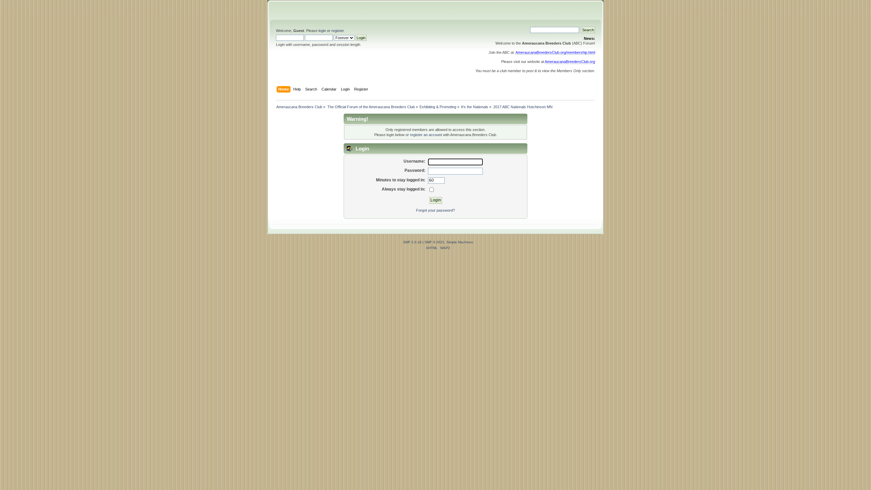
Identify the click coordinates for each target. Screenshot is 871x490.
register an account (426, 135)
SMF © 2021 (434, 242)
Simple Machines (459, 242)
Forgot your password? (435, 210)
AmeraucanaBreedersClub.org (570, 62)
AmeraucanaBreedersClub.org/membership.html (555, 52)
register (337, 31)
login (322, 31)
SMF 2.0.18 (412, 242)
